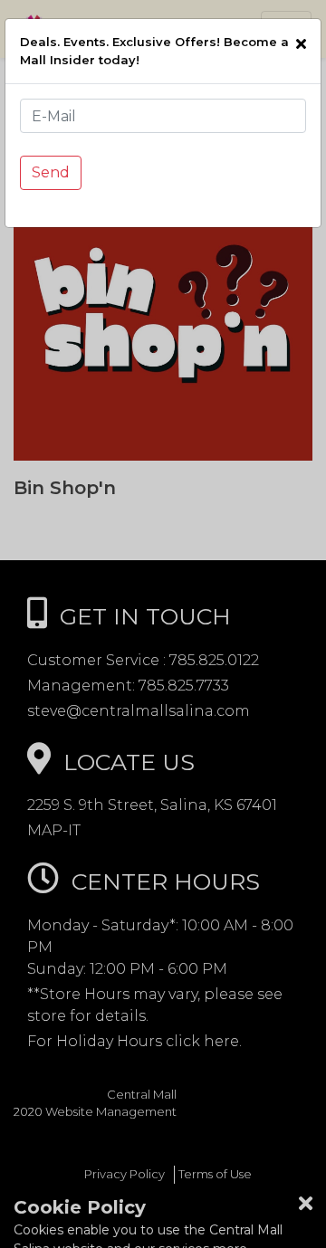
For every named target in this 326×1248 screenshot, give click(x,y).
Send (51, 172)
